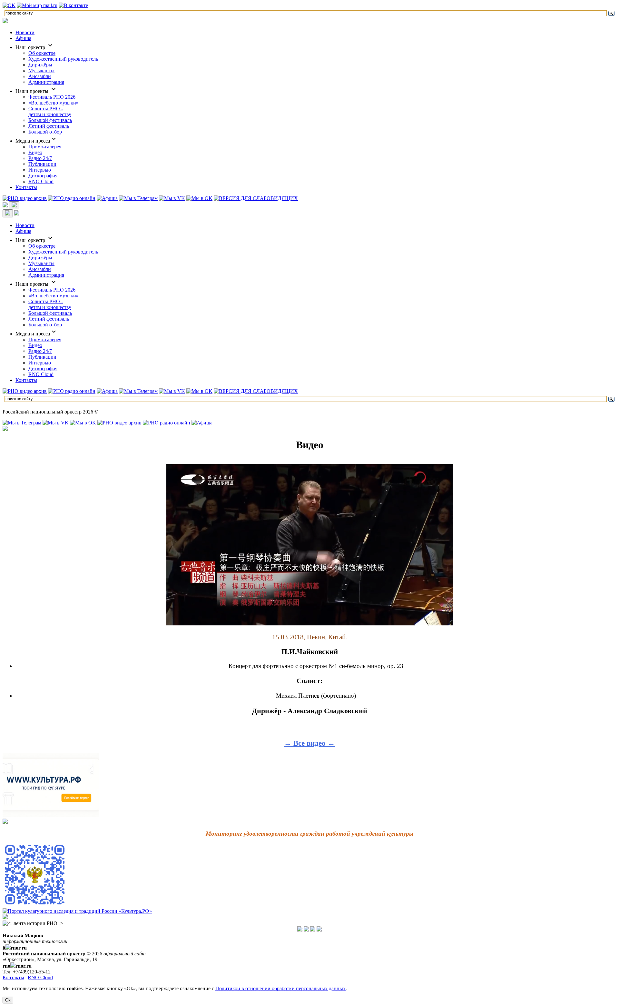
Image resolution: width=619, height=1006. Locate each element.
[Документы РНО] (299, 929)
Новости (24, 32)
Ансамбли (39, 76)
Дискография (42, 175)
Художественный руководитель (63, 59)
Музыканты (41, 70)
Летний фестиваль (48, 126)
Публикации (42, 164)
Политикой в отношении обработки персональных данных (280, 988)
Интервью (39, 170)
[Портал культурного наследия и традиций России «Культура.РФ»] (77, 911)
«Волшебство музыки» (53, 102)
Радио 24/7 (40, 158)
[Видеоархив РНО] (25, 198)
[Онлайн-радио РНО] (71, 198)
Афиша (23, 38)
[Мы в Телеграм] (138, 198)
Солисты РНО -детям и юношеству (49, 111)
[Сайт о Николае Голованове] (5, 917)
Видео (35, 152)
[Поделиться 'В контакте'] (73, 5)
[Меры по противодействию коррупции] (306, 929)
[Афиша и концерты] (107, 198)
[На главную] (5, 21)
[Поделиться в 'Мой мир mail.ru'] (37, 5)
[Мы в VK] (172, 198)
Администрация (46, 82)
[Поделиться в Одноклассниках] (9, 5)
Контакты (26, 187)
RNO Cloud (41, 181)
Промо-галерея (44, 146)
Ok (8, 1000)
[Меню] (14, 205)
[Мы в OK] (199, 198)
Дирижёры (40, 64)
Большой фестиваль (50, 120)
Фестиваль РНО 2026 (51, 97)
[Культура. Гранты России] (5, 822)
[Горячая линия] (312, 929)
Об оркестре (41, 53)
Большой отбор (45, 131)
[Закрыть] (8, 213)
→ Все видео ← (309, 743)
